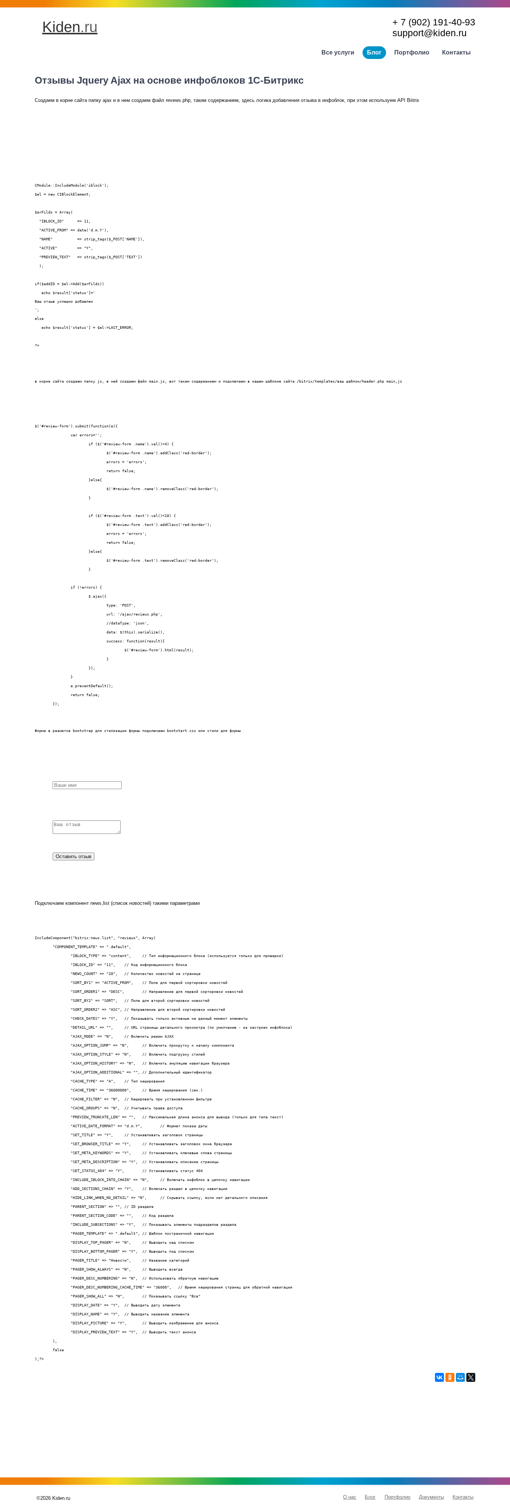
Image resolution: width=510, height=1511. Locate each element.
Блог (374, 52)
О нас (349, 1497)
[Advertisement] (255, 1434)
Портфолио (411, 52)
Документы (431, 1497)
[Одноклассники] (449, 1377)
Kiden (69, 27)
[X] (470, 1377)
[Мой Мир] (460, 1377)
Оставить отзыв (73, 856)
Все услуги (337, 52)
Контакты (456, 52)
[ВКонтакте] (439, 1377)
